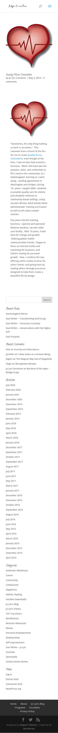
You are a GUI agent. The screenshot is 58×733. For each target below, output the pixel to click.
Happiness (11, 589)
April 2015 (11, 557)
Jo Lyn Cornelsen (17, 77)
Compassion (12, 584)
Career (9, 575)
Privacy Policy (27, 711)
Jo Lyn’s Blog (37, 703)
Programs (20, 707)
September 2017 (14, 461)
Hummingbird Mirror (17, 313)
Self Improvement (15, 642)
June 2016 (11, 524)
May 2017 (11, 480)
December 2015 (14, 548)
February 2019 (13, 413)
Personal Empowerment (18, 632)
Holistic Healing (14, 594)
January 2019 (12, 418)
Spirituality (11, 656)
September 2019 (14, 409)
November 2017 (14, 452)
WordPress (29, 728)
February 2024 (13, 389)
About (24, 703)
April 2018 (11, 433)
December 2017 (14, 447)
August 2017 (12, 466)
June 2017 (11, 476)
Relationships (13, 637)
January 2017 (12, 490)
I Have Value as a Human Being (34, 354)
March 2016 (12, 538)
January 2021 (12, 394)
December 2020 (14, 399)
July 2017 (10, 471)
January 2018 (12, 442)
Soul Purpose (13, 336)
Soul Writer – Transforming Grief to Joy (26, 318)
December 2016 (14, 495)
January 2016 (12, 543)
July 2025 (10, 385)
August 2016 (12, 514)
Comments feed (14, 684)
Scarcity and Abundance (26, 349)
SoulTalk (10, 652)
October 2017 (13, 456)
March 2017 (12, 485)
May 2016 (11, 528)
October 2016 (13, 504)
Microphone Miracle (25, 363)
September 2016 (14, 509)
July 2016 (10, 519)
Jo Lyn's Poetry (13, 608)
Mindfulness (12, 618)
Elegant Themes (28, 724)
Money (9, 628)
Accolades (34, 707)
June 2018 (11, 423)
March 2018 (12, 437)
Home (13, 703)
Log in (9, 674)
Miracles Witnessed (16, 623)
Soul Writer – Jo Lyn (16, 647)
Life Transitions (14, 613)
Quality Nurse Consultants (19, 75)
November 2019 (14, 404)
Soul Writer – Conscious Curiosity (23, 323)
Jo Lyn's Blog (12, 604)
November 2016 (14, 500)
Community (12, 580)
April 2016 (11, 533)
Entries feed (12, 679)
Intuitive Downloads (16, 599)
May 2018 (11, 428)
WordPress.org (13, 688)
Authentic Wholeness (17, 570)
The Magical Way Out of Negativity (34, 358)
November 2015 (14, 552)
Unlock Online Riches (17, 661)
